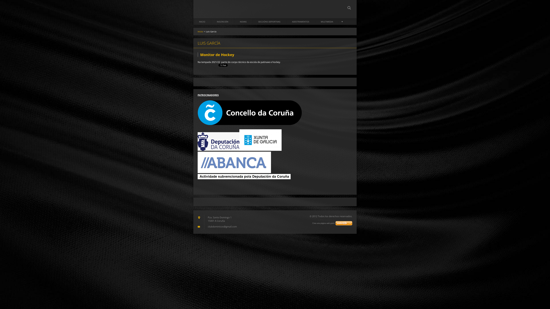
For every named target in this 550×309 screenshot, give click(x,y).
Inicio (202, 21)
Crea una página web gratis (323, 223)
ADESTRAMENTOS (300, 21)
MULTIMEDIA (327, 21)
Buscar (349, 8)
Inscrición (222, 21)
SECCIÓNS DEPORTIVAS (269, 21)
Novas (243, 21)
